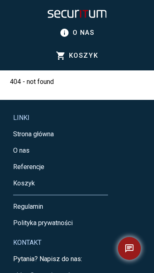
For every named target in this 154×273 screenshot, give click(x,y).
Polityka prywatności (43, 223)
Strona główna (33, 134)
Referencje (28, 167)
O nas (77, 33)
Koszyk (24, 183)
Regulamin (28, 206)
